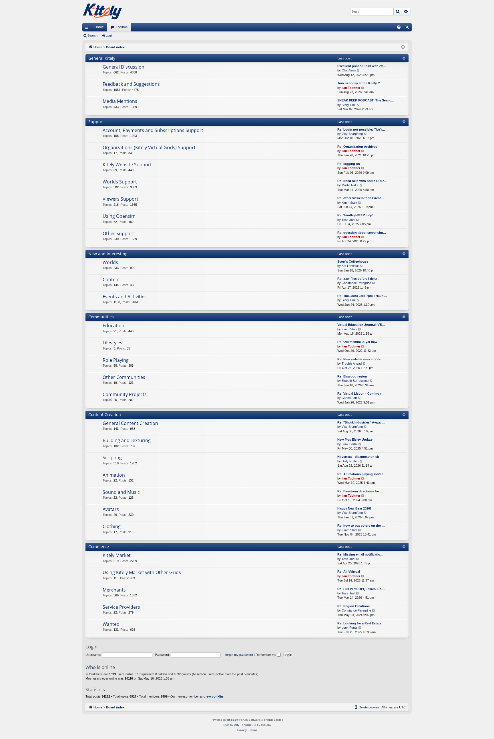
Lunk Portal (349, 444)
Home (99, 27)
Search (92, 35)
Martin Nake (350, 185)
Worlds (110, 262)
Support (96, 121)
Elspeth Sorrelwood (355, 380)
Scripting (112, 457)
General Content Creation (130, 423)
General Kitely (101, 58)
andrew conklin (211, 696)
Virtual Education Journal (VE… (361, 324)
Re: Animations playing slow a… (362, 474)
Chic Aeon (349, 70)
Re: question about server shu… (361, 232)
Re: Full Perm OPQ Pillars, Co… (361, 589)
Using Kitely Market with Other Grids (142, 572)
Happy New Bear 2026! (354, 508)
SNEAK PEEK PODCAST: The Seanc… (365, 100)
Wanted (111, 624)
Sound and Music (121, 492)
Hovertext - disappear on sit (358, 456)
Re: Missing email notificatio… (360, 554)
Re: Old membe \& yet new (357, 341)
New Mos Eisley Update (355, 439)
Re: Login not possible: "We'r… (361, 129)
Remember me (266, 654)
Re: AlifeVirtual (348, 571)
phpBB (231, 719)
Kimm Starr (349, 202)
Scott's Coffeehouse (352, 261)
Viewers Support (120, 199)
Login (109, 35)
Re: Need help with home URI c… (362, 181)
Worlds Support (120, 182)
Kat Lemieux (350, 265)
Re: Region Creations (353, 606)
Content (111, 279)
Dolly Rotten (350, 461)
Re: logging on (348, 163)
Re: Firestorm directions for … (360, 491)
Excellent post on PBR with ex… (361, 66)
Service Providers (121, 607)
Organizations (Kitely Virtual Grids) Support (149, 147)
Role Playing (116, 360)
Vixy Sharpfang (352, 133)
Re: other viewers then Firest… (360, 198)
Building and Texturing (127, 440)
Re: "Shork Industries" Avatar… (361, 422)
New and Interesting (108, 253)
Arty (236, 724)
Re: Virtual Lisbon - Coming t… (361, 393)
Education (113, 325)
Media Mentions (120, 101)
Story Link (349, 105)
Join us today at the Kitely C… (360, 83)
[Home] (102, 11)
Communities (101, 316)
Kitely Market (117, 555)
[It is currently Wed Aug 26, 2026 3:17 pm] (403, 47)
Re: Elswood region (352, 376)
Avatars (111, 509)
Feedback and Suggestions (131, 84)
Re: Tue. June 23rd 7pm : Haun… (362, 295)
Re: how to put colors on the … (361, 525)
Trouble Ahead (352, 363)
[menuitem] (399, 27)
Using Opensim (119, 216)
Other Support (118, 233)
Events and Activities (125, 296)
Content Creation (104, 414)
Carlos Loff (349, 398)
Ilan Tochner (351, 87)
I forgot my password (238, 654)
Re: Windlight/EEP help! (355, 215)
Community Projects (125, 394)
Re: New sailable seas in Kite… (360, 359)
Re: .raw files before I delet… (359, 278)
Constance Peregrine (356, 283)
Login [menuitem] (408, 28)
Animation (114, 475)
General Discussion (123, 67)
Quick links (88, 28)
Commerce (98, 546)
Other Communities (124, 377)
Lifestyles (112, 342)
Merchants (114, 590)
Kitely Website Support (127, 164)
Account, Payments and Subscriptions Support (153, 130)
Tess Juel (348, 219)
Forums (122, 27)
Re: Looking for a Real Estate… (361, 623)
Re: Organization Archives (357, 146)
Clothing (112, 526)
